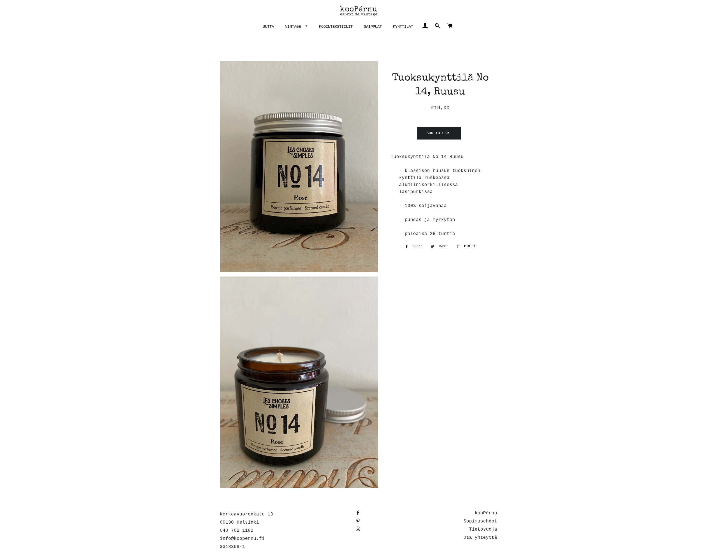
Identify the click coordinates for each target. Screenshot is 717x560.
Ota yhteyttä (480, 537)
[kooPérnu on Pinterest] (358, 521)
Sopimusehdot (480, 521)
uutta (268, 26)
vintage (294, 26)
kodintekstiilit (336, 26)
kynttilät (403, 26)
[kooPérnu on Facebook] (358, 513)
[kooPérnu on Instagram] (358, 529)
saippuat (373, 26)
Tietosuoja (483, 529)
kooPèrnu (486, 513)
